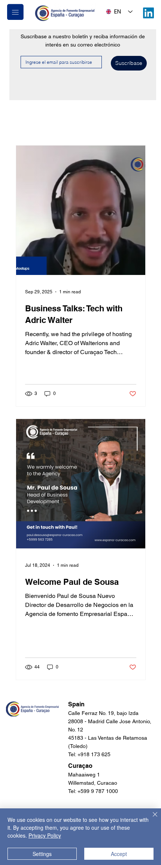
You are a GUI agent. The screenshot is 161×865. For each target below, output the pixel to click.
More (60, 122)
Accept (119, 853)
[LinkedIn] (148, 13)
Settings (42, 853)
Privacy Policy (44, 835)
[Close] (151, 819)
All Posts (27, 122)
